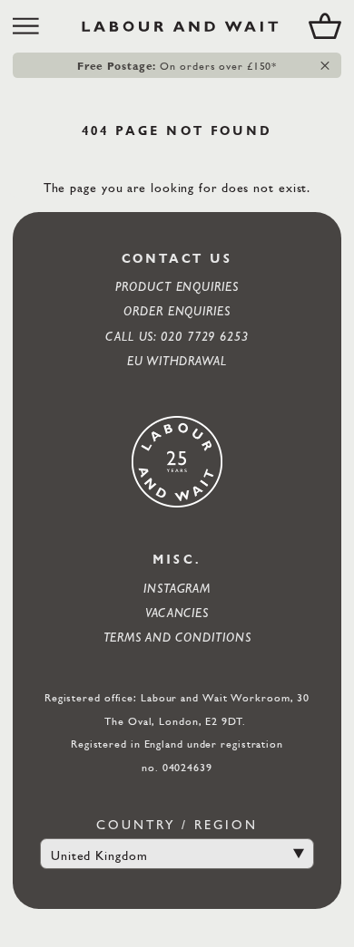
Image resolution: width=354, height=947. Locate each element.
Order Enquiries (177, 310)
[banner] (177, 26)
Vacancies (177, 612)
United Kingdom (99, 855)
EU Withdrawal (177, 360)
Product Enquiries (176, 286)
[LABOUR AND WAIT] (180, 26)
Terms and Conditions (177, 636)
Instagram (176, 587)
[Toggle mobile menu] (32, 26)
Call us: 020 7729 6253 (177, 335)
